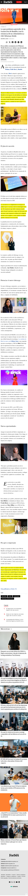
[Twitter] (10, 42)
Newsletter (8, 874)
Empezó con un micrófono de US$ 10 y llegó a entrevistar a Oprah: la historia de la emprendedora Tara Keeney (13, 653)
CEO (10, 596)
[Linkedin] (21, 42)
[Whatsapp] (7, 42)
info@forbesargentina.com (9, 863)
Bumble (4, 596)
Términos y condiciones (11, 876)
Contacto (14, 874)
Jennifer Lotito (4, 38)
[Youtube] (17, 882)
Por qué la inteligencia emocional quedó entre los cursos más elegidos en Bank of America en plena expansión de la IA (14, 680)
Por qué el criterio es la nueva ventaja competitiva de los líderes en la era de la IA (13, 734)
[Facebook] (12, 42)
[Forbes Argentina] (8, 2)
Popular (6, 605)
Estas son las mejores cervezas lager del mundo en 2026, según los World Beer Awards (15, 614)
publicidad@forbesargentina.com (11, 861)
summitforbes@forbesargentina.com (11, 865)
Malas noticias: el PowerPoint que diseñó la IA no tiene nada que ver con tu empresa (13, 842)
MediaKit (3, 874)
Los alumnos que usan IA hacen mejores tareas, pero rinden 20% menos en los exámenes (13, 788)
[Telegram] (18, 42)
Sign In (25, 2)
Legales (19, 876)
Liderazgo (16, 596)
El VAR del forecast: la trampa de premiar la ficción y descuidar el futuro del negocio (14, 761)
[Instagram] (14, 882)
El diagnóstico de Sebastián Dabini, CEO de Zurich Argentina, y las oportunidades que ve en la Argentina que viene (14, 609)
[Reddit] (15, 42)
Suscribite (19, 2)
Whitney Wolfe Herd (7, 598)
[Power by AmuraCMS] (14, 886)
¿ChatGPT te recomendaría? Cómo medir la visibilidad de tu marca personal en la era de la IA (14, 815)
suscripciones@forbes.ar (11, 867)
